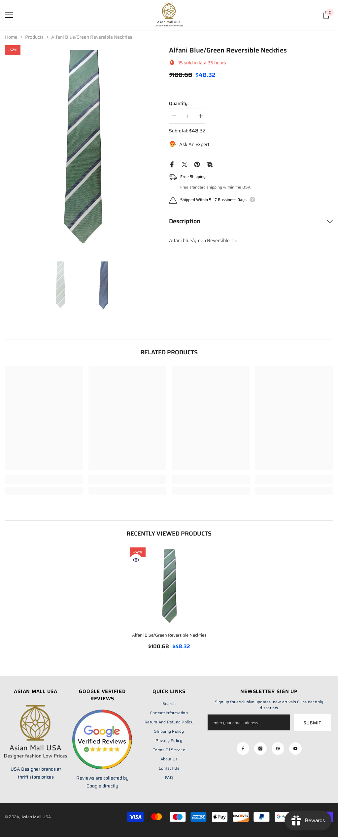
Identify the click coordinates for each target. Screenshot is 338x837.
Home (11, 37)
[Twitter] (184, 164)
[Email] (210, 164)
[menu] (9, 15)
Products (34, 37)
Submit (312, 722)
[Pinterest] (197, 164)
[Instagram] (260, 748)
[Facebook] (172, 164)
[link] (44, 479)
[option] (82, 148)
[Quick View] (136, 560)
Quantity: (178, 103)
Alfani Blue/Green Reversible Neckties (169, 635)
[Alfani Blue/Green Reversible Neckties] (169, 586)
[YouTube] (295, 748)
